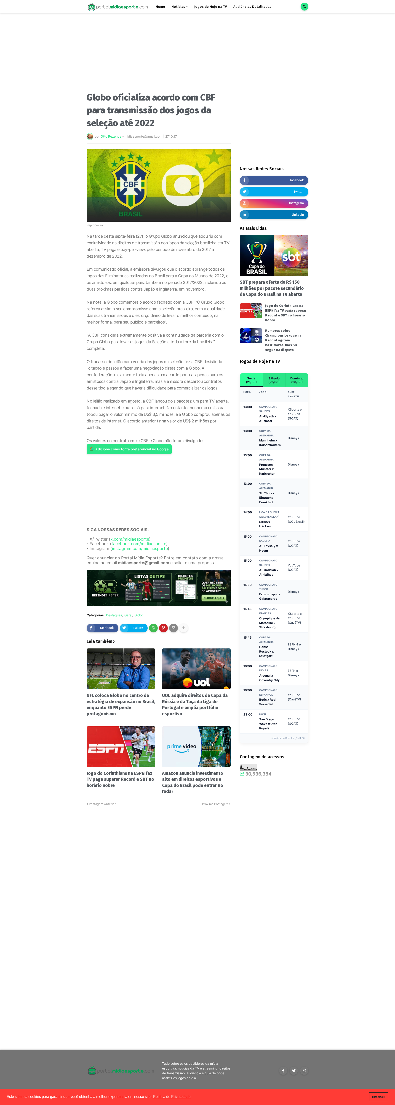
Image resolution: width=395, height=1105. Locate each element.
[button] (304, 7)
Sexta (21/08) (251, 380)
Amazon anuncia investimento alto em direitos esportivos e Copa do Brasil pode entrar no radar (192, 782)
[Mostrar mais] (183, 628)
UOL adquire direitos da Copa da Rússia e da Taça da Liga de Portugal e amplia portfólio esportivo (195, 704)
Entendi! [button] (378, 1097)
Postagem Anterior (102, 804)
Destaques (114, 615)
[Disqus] (159, 863)
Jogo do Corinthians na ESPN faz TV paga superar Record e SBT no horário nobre (120, 779)
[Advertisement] (159, 54)
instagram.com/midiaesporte (140, 548)
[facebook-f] (283, 1071)
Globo (138, 615)
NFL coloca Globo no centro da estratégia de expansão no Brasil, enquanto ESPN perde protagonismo (121, 704)
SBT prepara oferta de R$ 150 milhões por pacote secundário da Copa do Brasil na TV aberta (272, 288)
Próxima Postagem (215, 804)
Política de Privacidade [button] (172, 1097)
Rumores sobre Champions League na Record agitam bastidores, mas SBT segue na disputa (283, 340)
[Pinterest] (163, 628)
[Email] (173, 628)
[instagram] (304, 1071)
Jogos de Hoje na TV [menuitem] (210, 7)
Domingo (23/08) (296, 380)
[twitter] (294, 1071)
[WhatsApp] (153, 628)
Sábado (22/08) (274, 380)
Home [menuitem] (160, 7)
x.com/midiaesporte (129, 539)
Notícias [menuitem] (178, 7)
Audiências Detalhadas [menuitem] (252, 7)
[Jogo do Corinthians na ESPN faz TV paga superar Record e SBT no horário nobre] (121, 746)
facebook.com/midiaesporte (139, 543)
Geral (128, 615)
